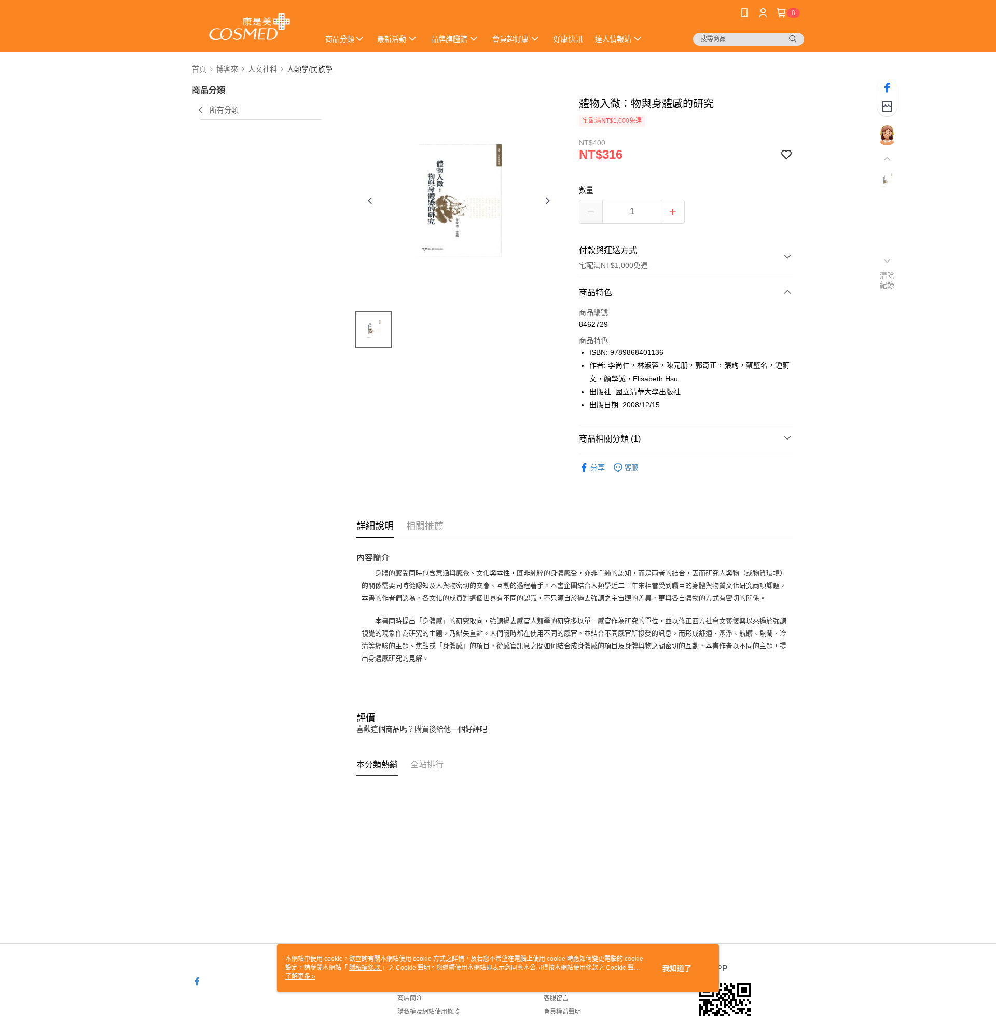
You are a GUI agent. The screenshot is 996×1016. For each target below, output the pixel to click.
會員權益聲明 (562, 1011)
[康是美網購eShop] (249, 27)
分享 (597, 467)
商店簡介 (409, 998)
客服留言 (556, 998)
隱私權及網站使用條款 (428, 1011)
